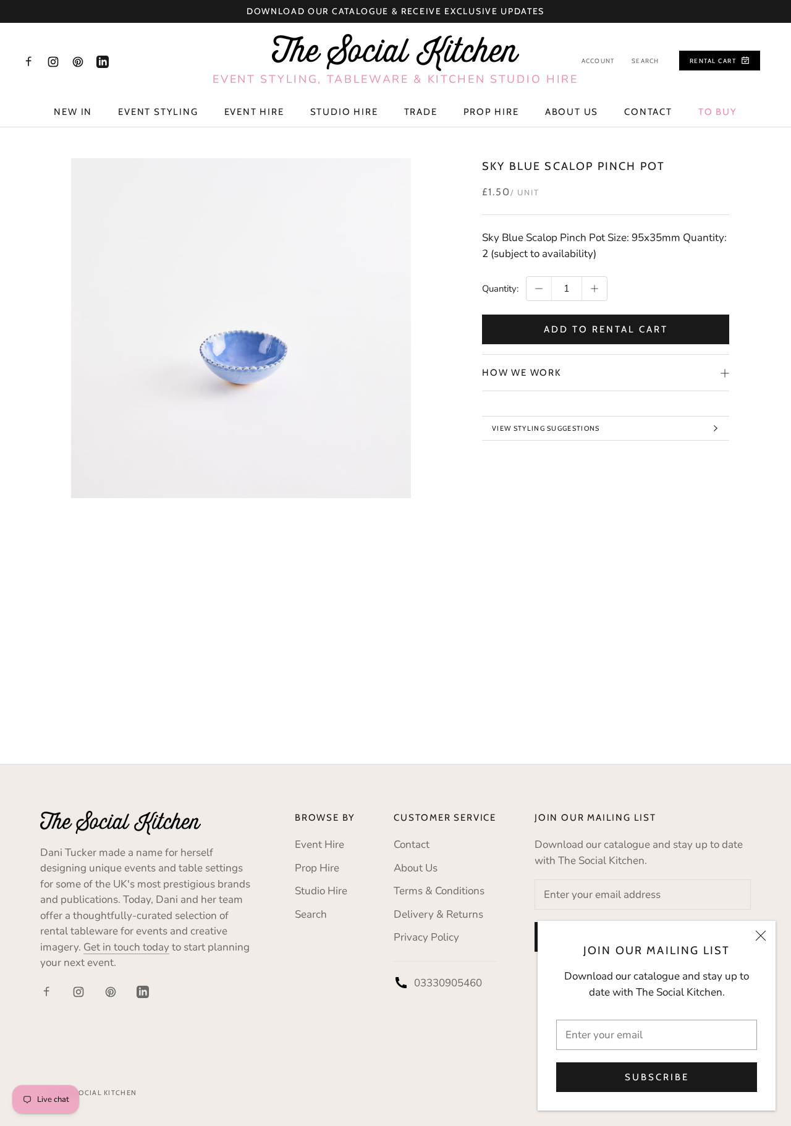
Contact (648, 111)
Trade (421, 111)
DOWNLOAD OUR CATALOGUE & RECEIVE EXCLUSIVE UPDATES (395, 11)
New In (73, 111)
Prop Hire (491, 111)
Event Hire (254, 111)
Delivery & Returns (438, 914)
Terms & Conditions (439, 891)
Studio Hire (344, 111)
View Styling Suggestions (546, 428)
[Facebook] (28, 61)
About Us (571, 111)
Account (598, 61)
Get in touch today (126, 947)
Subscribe (657, 1077)
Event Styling (158, 111)
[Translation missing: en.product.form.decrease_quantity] (539, 288)
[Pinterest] (78, 61)
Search (645, 61)
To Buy (717, 111)
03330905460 (448, 983)
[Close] (760, 935)
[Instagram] (53, 61)
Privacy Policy (426, 937)
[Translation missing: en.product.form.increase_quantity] (594, 288)
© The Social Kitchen (93, 1092)
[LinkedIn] (102, 61)
